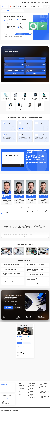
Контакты (47, 2)
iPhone (5, 6)
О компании (24, 2)
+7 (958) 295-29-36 (14, 1)
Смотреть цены (18, 307)
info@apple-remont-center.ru (7, 400)
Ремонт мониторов (31, 394)
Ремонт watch (30, 391)
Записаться (14, 67)
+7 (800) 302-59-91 (14, 3)
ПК (40, 6)
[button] (23, 207)
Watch (34, 6)
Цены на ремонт (30, 2)
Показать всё (25, 76)
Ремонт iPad (30, 388)
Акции (35, 2)
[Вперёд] (48, 7)
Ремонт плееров (31, 398)
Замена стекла (29, 70)
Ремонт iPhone (31, 385)
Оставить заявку (9, 307)
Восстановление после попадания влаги (12, 70)
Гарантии (39, 2)
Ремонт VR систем (31, 395)
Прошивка (7, 64)
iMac (27, 6)
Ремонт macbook (31, 386)
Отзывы (43, 2)
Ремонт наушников (31, 397)
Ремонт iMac (30, 389)
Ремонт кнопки (29, 64)
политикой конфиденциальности (17, 36)
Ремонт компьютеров (32, 392)
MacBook (13, 6)
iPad (21, 6)
